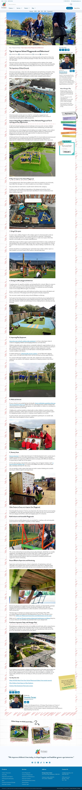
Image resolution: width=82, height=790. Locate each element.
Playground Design (16, 47)
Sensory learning (13, 456)
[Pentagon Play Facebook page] (32, 762)
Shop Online (77, 8)
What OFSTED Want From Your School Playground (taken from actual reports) (30, 680)
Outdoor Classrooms (6, 773)
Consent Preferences (73, 788)
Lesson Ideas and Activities (67, 118)
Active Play (4, 774)
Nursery (31, 11)
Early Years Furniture (6, 784)
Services (18, 8)
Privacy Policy (66, 788)
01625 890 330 (67, 1)
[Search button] (71, 4)
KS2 (45, 11)
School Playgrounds (26, 773)
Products (11, 8)
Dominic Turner (63, 72)
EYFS (35, 11)
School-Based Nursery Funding (28, 780)
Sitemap (78, 788)
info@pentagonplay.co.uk (76, 1)
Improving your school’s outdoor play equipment (22, 341)
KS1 (42, 11)
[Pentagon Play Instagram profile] (35, 762)
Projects (26, 8)
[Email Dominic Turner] (71, 71)
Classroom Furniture (26, 778)
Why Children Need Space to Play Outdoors (21, 683)
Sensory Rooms (25, 782)
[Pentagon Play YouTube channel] (47, 762)
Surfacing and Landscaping (7, 778)
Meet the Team (10, 1)
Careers (5, 1)
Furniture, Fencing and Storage (8, 782)
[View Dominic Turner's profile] (16, 701)
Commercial (49, 11)
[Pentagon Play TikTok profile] (41, 762)
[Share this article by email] (68, 50)
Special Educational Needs (69, 125)
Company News (66, 136)
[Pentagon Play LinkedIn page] (38, 762)
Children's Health (65, 133)
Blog (33, 8)
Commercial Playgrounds (27, 774)
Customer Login (25, 784)
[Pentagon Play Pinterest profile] (49, 762)
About (2, 1)
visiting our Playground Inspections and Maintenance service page (33, 616)
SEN (39, 11)
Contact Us (69, 8)
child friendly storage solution (29, 353)
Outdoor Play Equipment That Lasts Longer (21, 686)
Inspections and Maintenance (28, 776)
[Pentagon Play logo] (3, 6)
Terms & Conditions (60, 788)
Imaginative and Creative (7, 776)
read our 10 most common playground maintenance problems (33, 618)
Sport (3, 780)
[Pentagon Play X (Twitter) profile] (44, 762)
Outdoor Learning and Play (67, 122)
